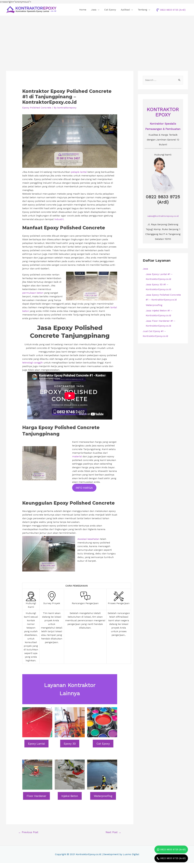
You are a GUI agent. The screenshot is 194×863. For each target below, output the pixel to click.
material (77, 456)
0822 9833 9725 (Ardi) (163, 199)
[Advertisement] (97, 38)
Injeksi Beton (69, 795)
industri (59, 219)
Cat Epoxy (110, 9)
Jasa (93, 9)
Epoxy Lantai (36, 743)
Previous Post (28, 832)
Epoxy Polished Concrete (36, 107)
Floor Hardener (36, 795)
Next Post (113, 832)
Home (82, 9)
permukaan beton (32, 292)
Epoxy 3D (70, 743)
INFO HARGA (84, 487)
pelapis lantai (79, 171)
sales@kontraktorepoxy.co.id (163, 216)
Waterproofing (103, 795)
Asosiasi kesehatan (88, 539)
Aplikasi (125, 9)
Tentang (142, 9)
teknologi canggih (32, 362)
